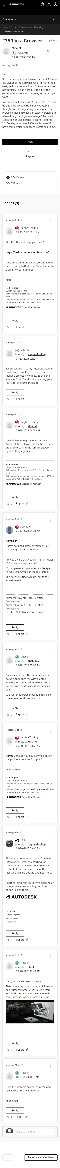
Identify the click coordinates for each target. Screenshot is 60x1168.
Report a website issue (41, 1157)
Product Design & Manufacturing (26, 27)
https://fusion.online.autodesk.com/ (27, 252)
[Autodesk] (17, 4)
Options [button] (51, 40)
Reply (30, 142)
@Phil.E (10, 756)
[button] (56, 50)
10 (16, 1065)
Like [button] (28, 150)
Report (30, 156)
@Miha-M (11, 541)
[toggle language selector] (43, 4)
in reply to (30, 354)
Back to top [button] (7, 1157)
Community (9, 19)
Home (5, 27)
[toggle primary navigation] (6, 4)
